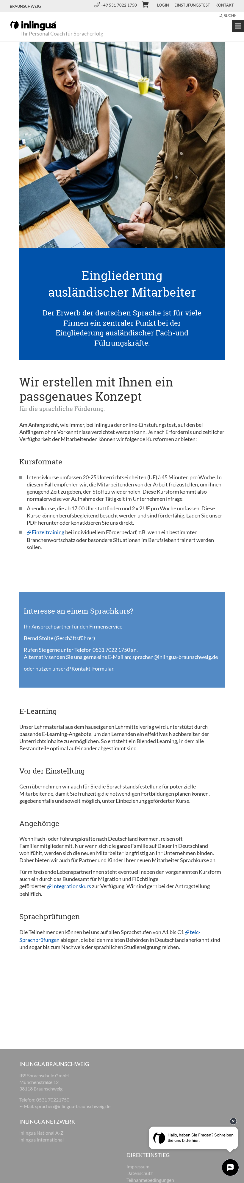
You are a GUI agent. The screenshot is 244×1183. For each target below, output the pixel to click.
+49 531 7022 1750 (119, 5)
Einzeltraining (48, 532)
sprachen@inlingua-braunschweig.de (175, 657)
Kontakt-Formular (92, 668)
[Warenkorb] (142, 5)
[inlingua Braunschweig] (33, 25)
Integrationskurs (72, 886)
